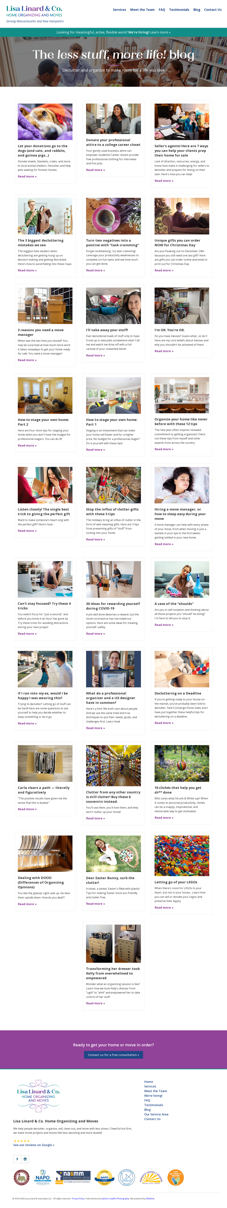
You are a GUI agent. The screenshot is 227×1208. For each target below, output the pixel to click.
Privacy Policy (78, 1198)
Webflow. (150, 1198)
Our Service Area (156, 1114)
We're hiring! (153, 1096)
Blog (196, 9)
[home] (35, 10)
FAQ (162, 9)
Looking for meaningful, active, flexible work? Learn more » (114, 32)
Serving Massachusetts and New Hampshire (35, 21)
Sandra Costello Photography (115, 1198)
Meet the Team (142, 9)
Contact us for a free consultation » (113, 1055)
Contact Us (213, 9)
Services (119, 9)
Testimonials (179, 9)
